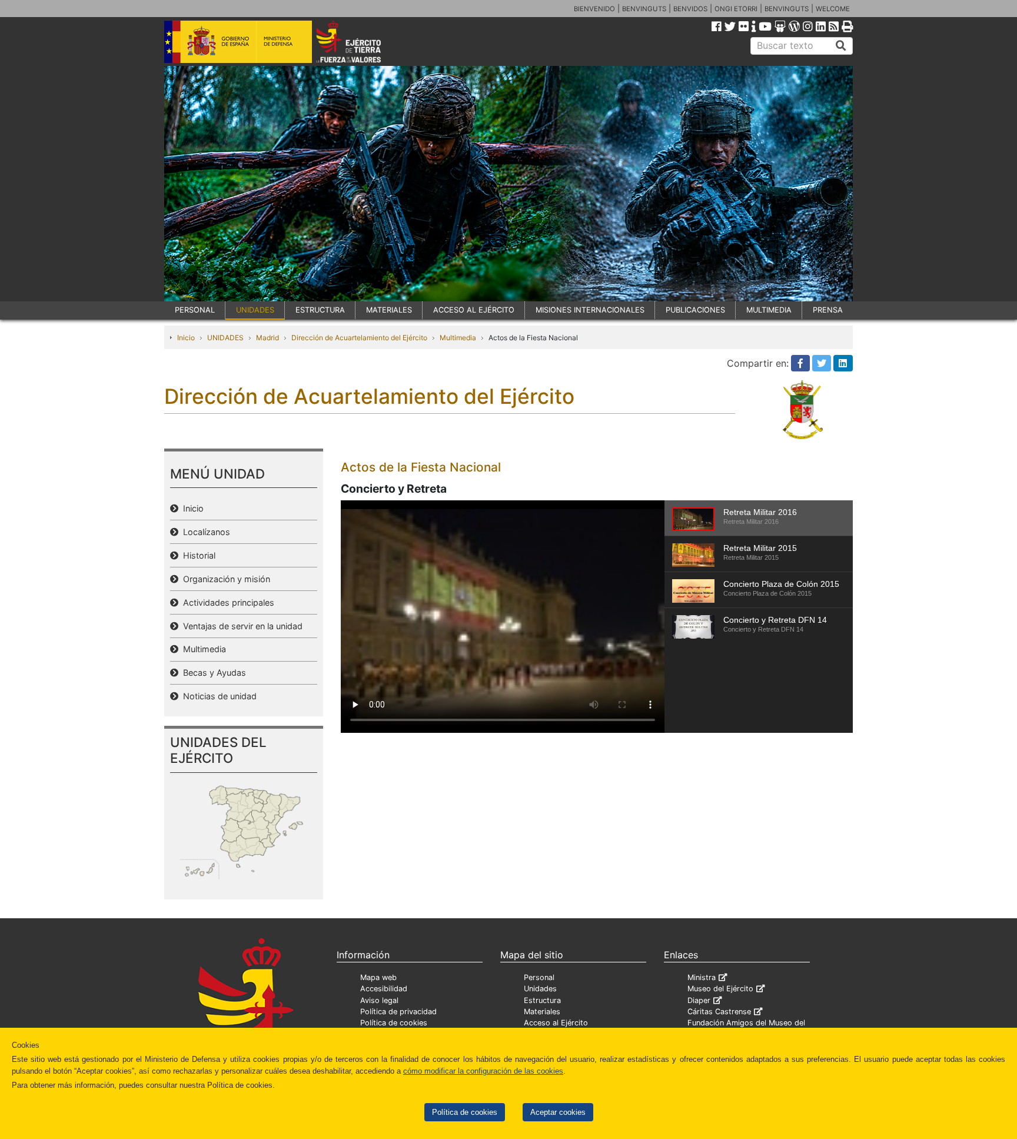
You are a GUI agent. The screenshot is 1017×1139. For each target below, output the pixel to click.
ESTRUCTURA (320, 309)
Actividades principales (226, 602)
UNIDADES (255, 309)
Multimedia (458, 337)
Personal (539, 977)
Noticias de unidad (217, 696)
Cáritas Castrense (719, 1011)
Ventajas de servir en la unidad (240, 626)
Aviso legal (379, 1000)
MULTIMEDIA (769, 309)
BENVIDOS (690, 9)
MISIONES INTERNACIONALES (590, 309)
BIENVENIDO (594, 9)
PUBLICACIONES (695, 309)
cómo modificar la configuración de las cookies (483, 1071)
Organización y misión (224, 579)
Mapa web (378, 977)
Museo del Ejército (720, 988)
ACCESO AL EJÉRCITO (473, 309)
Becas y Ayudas (212, 673)
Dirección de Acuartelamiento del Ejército (359, 337)
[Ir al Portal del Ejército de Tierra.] (362, 41)
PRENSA (828, 309)
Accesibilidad (383, 988)
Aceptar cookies (558, 1112)
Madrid (267, 337)
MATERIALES (389, 309)
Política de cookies (464, 1112)
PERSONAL (195, 309)
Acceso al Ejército (556, 1022)
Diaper (698, 1000)
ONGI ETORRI (735, 9)
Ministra (701, 977)
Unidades (540, 988)
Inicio (186, 337)
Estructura (542, 1000)
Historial (196, 555)
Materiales (542, 1011)
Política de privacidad (398, 1011)
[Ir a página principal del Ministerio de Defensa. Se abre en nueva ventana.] (238, 41)
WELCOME (833, 9)
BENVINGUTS (644, 9)
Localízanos (204, 532)
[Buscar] (841, 46)
